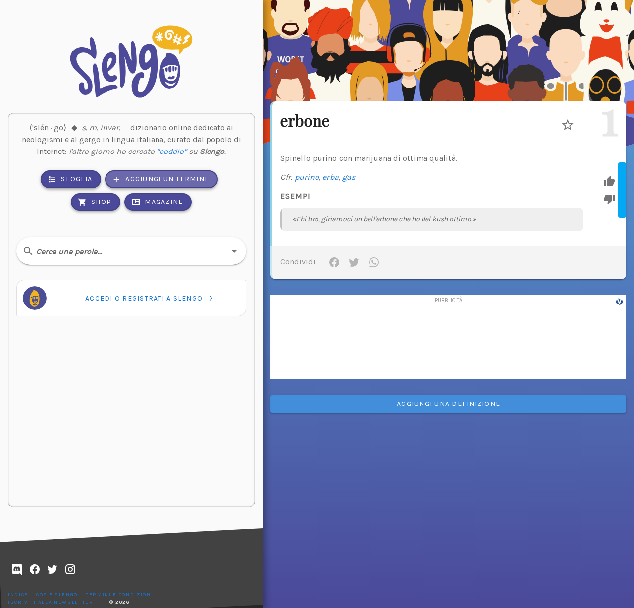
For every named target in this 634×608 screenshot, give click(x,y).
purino (307, 177)
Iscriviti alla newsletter (51, 602)
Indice (18, 595)
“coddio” (172, 151)
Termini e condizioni (119, 595)
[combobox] (131, 251)
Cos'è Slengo (57, 595)
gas (348, 177)
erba (330, 177)
